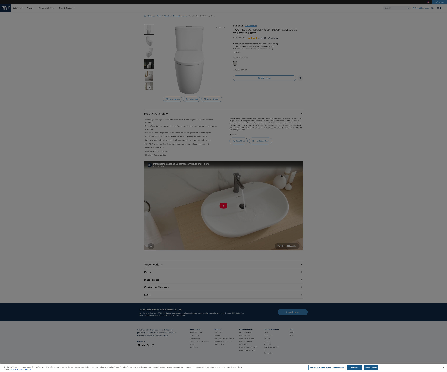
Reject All (354, 368)
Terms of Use (15, 369)
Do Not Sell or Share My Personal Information (327, 368)
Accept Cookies (371, 368)
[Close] (443, 367)
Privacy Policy (25, 369)
